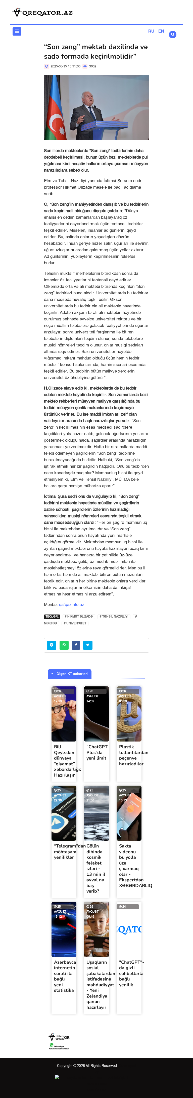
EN (161, 32)
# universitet (75, 623)
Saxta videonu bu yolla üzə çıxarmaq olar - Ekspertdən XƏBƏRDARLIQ (135, 866)
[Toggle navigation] (17, 31)
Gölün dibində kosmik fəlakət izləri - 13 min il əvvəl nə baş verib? (95, 868)
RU (151, 32)
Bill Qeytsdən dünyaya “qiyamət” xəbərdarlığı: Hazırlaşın (67, 761)
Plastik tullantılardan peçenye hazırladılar (134, 755)
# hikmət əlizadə (79, 616)
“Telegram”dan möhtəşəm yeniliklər (70, 851)
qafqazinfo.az (71, 605)
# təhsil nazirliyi (114, 616)
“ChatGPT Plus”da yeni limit (97, 752)
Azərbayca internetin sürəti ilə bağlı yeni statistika (65, 976)
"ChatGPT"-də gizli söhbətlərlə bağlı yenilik (131, 973)
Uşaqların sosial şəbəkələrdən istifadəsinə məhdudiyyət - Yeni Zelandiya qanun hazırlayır (100, 984)
